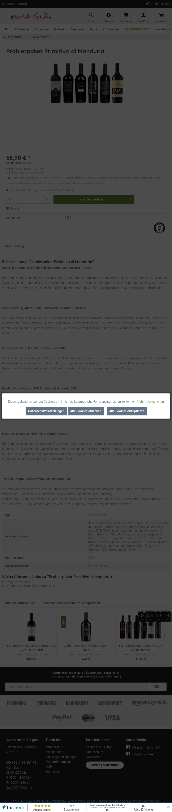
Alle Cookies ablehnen (85, 411)
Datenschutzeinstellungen (46, 411)
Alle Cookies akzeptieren (126, 411)
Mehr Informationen (150, 401)
